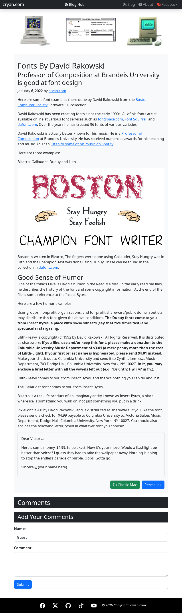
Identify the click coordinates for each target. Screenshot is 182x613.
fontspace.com (110, 119)
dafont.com (27, 124)
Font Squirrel (135, 119)
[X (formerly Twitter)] (55, 605)
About (147, 4)
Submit (23, 584)
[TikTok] (81, 605)
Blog (131, 4)
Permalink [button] (153, 484)
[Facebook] (42, 605)
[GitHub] (68, 605)
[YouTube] (94, 605)
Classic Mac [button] (127, 484)
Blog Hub (76, 4)
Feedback (169, 4)
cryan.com (13, 4)
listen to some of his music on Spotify (82, 144)
